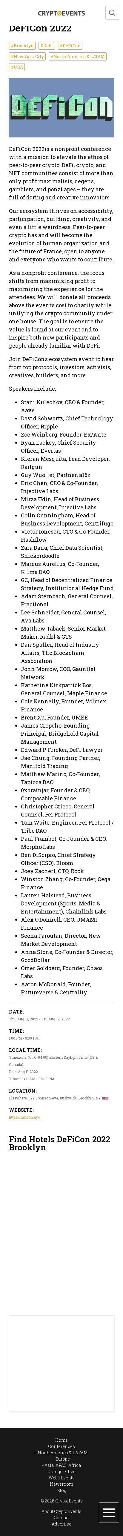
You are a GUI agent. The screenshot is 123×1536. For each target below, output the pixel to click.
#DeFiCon (70, 46)
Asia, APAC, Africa (62, 1465)
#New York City (27, 56)
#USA (17, 67)
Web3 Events (62, 1478)
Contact (62, 1517)
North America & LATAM (63, 1452)
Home (61, 1440)
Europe (63, 1459)
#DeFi (46, 46)
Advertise (61, 1524)
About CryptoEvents (61, 1511)
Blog (61, 1490)
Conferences (61, 1446)
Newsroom (61, 1484)
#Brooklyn (22, 46)
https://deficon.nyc (24, 1117)
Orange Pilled (61, 1471)
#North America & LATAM (77, 56)
